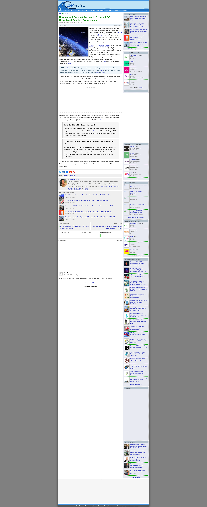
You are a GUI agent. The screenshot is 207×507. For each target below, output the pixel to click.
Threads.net (77, 188)
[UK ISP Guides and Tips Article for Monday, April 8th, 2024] (126, 343)
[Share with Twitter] (60, 173)
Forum (93, 10)
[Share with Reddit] (70, 173)
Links (124, 506)
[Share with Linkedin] (63, 173)
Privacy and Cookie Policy (115, 506)
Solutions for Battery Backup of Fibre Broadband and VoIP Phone (138, 373)
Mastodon (109, 186)
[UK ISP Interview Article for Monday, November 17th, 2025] (126, 461)
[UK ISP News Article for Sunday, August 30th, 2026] (126, 27)
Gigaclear (132, 230)
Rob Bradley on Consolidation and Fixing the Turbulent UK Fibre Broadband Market (138, 465)
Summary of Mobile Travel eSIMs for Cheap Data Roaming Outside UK (138, 302)
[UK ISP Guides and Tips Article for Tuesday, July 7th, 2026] (126, 291)
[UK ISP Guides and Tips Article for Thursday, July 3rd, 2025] (126, 324)
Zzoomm (132, 249)
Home (61, 10)
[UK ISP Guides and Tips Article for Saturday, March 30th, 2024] (126, 382)
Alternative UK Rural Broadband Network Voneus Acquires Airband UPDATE (138, 44)
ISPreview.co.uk (88, 506)
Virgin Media (133, 81)
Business (66, 175)
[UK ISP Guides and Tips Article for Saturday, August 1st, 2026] (126, 285)
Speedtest (100, 10)
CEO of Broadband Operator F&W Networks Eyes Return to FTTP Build (138, 472)
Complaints (116, 10)
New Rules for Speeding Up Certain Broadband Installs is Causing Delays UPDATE (137, 24)
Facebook (116, 186)
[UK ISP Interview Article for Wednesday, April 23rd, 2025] (126, 474)
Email (61, 25)
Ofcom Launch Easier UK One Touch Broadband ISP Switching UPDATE (138, 366)
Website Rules (130, 506)
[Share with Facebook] (67, 173)
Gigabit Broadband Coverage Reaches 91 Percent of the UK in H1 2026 (138, 289)
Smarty (132, 166)
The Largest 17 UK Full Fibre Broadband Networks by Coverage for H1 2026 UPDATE (138, 283)
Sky (131, 172)
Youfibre (132, 61)
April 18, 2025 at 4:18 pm (71, 275)
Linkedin (86, 188)
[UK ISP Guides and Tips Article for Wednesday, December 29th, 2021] (126, 375)
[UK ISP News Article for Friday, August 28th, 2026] (126, 40)
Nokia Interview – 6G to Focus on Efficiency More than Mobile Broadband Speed (138, 459)
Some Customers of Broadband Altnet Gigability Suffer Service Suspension (138, 18)
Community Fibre (134, 55)
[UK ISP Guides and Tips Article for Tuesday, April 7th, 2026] (126, 311)
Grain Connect (134, 243)
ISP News (65, 13)
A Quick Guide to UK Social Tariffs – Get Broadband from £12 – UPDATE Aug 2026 (137, 276)
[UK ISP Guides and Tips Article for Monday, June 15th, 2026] (126, 298)
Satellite (72, 175)
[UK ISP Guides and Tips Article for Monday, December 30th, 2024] (126, 356)
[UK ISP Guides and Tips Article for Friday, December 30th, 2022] (126, 362)
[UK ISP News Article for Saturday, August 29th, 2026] (126, 33)
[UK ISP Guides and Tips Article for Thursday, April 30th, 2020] (126, 266)
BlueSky (70, 188)
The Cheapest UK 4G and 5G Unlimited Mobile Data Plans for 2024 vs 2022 (138, 354)
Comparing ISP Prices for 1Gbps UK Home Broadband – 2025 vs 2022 (138, 347)
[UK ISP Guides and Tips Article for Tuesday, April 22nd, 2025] (126, 330)
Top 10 (87, 10)
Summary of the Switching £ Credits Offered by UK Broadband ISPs (137, 328)
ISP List (73, 10)
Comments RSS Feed (90, 283)
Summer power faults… (136, 198)
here (94, 57)
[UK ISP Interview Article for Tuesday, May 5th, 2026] (126, 448)
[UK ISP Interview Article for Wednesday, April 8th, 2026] (126, 455)
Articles (67, 10)
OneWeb (100, 35)
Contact (124, 10)
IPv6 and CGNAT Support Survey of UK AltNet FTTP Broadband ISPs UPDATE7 (138, 341)
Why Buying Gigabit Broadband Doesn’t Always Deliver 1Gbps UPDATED (138, 334)
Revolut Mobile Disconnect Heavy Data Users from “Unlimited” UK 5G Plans (88, 195)
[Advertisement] (119, 5)
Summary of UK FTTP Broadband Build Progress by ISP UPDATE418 (137, 263)
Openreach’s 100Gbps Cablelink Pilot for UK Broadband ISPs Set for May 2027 (89, 206)
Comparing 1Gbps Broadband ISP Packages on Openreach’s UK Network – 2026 (138, 308)
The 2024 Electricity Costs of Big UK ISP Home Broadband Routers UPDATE (138, 379)
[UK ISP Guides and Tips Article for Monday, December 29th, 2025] (126, 272)
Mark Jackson (74, 179)
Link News (67, 25)
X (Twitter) (102, 186)
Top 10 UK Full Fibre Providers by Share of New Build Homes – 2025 (138, 321)
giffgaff (132, 146)
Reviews (80, 10)
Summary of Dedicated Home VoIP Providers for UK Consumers (137, 360)
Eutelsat (119, 33)
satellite (99, 120)
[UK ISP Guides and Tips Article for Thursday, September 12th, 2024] (126, 369)
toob (131, 236)
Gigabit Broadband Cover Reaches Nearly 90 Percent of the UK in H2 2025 (138, 315)
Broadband (108, 10)
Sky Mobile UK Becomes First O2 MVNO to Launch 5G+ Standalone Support (88, 211)
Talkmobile (133, 159)
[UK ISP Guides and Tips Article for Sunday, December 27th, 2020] (126, 337)
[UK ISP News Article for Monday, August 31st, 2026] (126, 20)
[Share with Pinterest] (74, 173)
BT (102, 70)
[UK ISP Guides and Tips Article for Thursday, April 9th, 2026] (126, 304)
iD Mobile (132, 153)
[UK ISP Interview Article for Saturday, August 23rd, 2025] (126, 468)
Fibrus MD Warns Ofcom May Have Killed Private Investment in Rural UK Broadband (138, 446)
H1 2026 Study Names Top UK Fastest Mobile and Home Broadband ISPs (138, 295)
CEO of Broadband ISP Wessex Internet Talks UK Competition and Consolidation (138, 452)
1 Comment (117, 25)
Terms (105, 506)
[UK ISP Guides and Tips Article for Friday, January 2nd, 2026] (126, 317)
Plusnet (132, 68)
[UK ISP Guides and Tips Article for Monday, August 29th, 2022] (126, 278)
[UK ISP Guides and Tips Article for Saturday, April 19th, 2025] (126, 350)
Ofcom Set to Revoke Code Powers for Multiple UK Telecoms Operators (87, 200)
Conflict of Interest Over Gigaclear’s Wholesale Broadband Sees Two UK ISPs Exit (90, 217)
